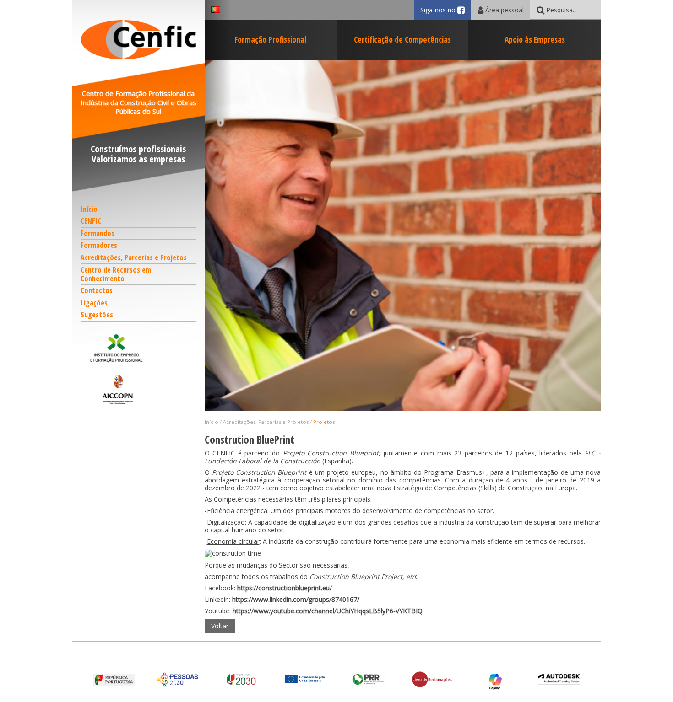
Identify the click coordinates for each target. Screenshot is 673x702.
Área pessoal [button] (503, 9)
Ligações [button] (94, 303)
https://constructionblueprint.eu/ (284, 588)
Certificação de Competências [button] (402, 39)
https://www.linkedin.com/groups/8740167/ (295, 599)
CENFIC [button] (91, 221)
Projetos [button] (324, 422)
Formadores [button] (99, 245)
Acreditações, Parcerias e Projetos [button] (134, 257)
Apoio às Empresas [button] (535, 39)
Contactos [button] (97, 290)
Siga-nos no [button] (445, 9)
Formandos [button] (97, 233)
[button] (139, 348)
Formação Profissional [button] (270, 39)
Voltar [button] (219, 626)
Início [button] (89, 209)
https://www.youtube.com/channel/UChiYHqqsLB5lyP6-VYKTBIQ (328, 610)
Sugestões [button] (97, 315)
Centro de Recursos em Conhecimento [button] (116, 274)
